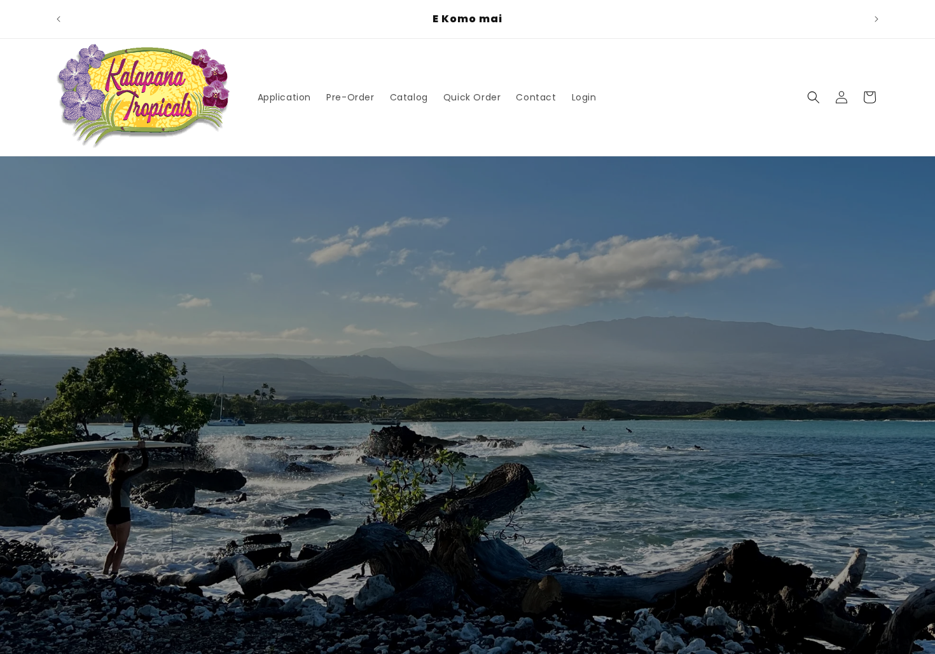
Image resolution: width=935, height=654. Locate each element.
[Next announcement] (876, 19)
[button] (814, 97)
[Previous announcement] (59, 19)
